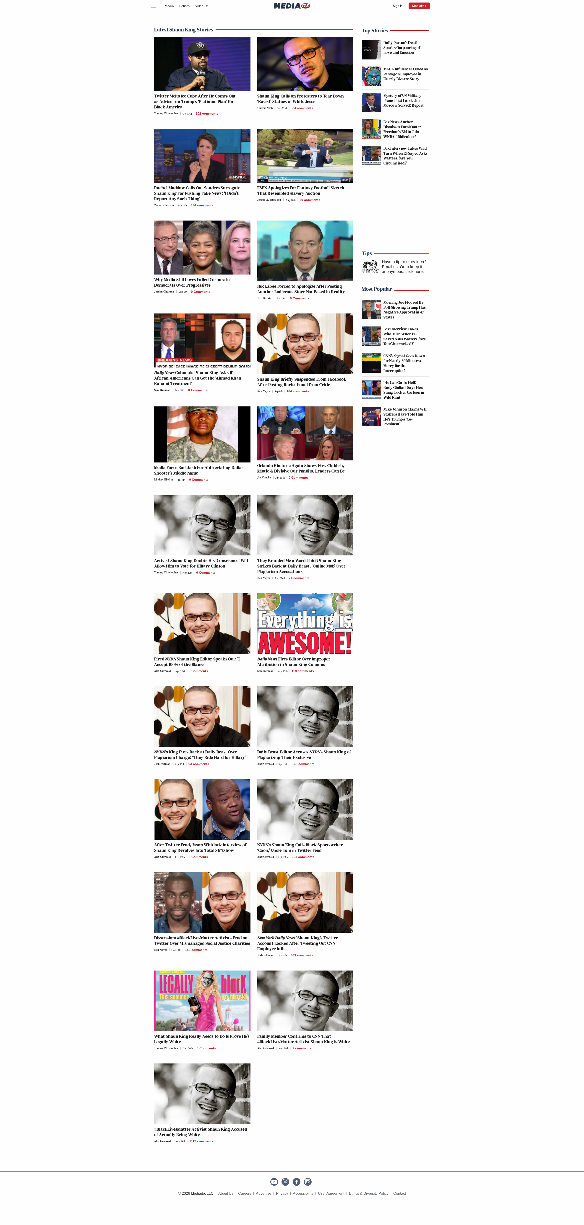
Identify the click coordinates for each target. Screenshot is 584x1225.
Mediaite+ (419, 6)
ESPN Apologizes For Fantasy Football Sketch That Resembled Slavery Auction (300, 190)
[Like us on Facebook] (297, 1181)
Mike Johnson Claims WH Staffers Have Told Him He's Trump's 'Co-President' (405, 416)
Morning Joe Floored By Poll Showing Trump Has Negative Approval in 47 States (404, 309)
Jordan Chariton (164, 291)
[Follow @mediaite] (285, 1181)
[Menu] (156, 6)
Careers (244, 1193)
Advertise (263, 1193)
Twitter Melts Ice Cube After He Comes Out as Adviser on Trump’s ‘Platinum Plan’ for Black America (195, 101)
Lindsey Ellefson (164, 479)
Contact (399, 1193)
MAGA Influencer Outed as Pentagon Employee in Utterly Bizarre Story (405, 74)
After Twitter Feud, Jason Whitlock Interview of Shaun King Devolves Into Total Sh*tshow (200, 847)
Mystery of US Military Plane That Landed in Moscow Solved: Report (403, 100)
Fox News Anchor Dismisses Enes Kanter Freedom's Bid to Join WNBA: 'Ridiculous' (402, 129)
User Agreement (331, 1193)
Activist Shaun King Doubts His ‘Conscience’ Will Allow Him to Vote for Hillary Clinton (201, 563)
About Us (225, 1193)
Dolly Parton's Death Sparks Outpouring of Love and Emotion (401, 47)
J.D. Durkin (264, 298)
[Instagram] (308, 1181)
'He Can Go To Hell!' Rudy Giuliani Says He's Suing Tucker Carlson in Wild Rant (403, 390)
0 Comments (200, 291)
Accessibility (303, 1193)
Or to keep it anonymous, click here (402, 269)
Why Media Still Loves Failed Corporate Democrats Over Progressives (191, 282)
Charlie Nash (265, 108)
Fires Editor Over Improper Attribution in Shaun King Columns (294, 662)
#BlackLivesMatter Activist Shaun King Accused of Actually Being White (200, 1132)
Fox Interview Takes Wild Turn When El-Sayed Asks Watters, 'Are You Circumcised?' (405, 155)
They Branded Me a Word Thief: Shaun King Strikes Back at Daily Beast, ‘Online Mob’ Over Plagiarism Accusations (301, 566)
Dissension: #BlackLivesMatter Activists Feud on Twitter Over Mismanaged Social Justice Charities (202, 940)
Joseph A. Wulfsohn (269, 200)
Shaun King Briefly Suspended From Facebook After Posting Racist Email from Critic (302, 382)
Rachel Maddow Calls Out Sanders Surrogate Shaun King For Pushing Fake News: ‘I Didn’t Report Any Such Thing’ (197, 193)
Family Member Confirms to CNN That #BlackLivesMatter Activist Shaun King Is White (303, 1039)
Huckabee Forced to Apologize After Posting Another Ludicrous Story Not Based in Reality (301, 289)
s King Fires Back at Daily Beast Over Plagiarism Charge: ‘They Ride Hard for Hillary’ (200, 754)
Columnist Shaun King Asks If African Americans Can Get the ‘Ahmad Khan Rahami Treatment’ (197, 378)
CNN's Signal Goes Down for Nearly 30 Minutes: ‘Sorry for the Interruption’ (404, 363)
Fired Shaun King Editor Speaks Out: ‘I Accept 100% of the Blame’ (197, 662)
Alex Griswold (162, 671)
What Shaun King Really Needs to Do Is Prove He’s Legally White (202, 1039)
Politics (184, 6)
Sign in (398, 6)
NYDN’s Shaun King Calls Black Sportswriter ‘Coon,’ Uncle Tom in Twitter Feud (300, 847)
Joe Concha (264, 477)
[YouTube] (274, 1181)
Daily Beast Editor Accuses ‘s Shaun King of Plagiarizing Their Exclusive (304, 754)
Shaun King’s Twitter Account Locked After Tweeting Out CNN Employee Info (297, 943)
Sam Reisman (162, 390)
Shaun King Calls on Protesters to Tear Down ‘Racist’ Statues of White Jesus (300, 99)
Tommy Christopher (166, 113)
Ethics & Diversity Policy (368, 1193)
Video (201, 6)
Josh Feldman (162, 764)
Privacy (282, 1193)
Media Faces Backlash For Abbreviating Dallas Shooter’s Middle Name (199, 470)
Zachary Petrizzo (164, 205)
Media (169, 6)
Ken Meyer (263, 391)
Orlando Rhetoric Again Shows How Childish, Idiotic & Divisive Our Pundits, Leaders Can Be (301, 468)
